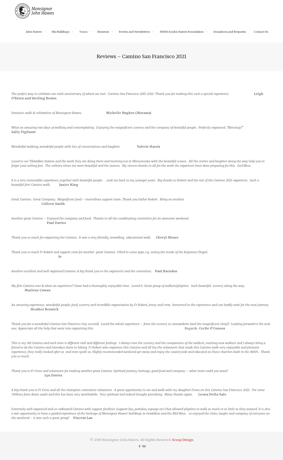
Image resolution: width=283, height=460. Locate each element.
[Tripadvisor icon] (143, 446)
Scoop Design (182, 440)
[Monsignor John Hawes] (35, 10)
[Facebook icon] (139, 446)
